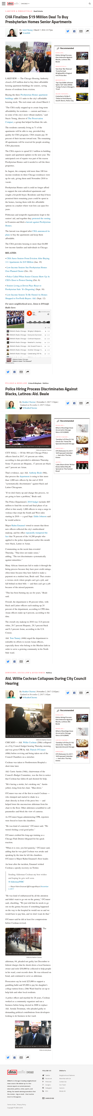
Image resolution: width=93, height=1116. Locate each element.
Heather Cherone (28, 402)
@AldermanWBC (16, 881)
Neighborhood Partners (67, 1075)
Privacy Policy (21, 1104)
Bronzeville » (61, 80)
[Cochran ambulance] (23, 940)
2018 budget (32, 501)
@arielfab (26, 33)
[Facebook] (43, 1078)
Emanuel (21, 525)
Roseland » (60, 53)
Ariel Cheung (27, 30)
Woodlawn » (60, 425)
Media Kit (62, 1091)
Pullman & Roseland (16, 383)
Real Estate (38, 11)
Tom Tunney (15, 638)
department (25, 476)
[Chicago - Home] (13, 3)
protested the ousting (41, 218)
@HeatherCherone (30, 408)
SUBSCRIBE (49, 1098)
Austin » (59, 462)
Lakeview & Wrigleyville (18, 11)
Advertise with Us (65, 1078)
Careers (61, 1088)
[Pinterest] (42, 1081)
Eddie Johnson (40, 516)
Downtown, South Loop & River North (25, 673)
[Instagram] (43, 1088)
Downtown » (60, 448)
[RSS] (43, 1091)
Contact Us (62, 1081)
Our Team (62, 1085)
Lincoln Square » (62, 437)
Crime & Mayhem (34, 383)
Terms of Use (11, 1104)
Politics (45, 383)
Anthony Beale (36, 472)
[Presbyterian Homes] (28, 57)
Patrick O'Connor (38, 749)
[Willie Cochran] (33, 1033)
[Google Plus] (43, 1085)
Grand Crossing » (62, 94)
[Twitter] (43, 1075)
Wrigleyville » (61, 66)
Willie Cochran (29, 742)
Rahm (14, 525)
